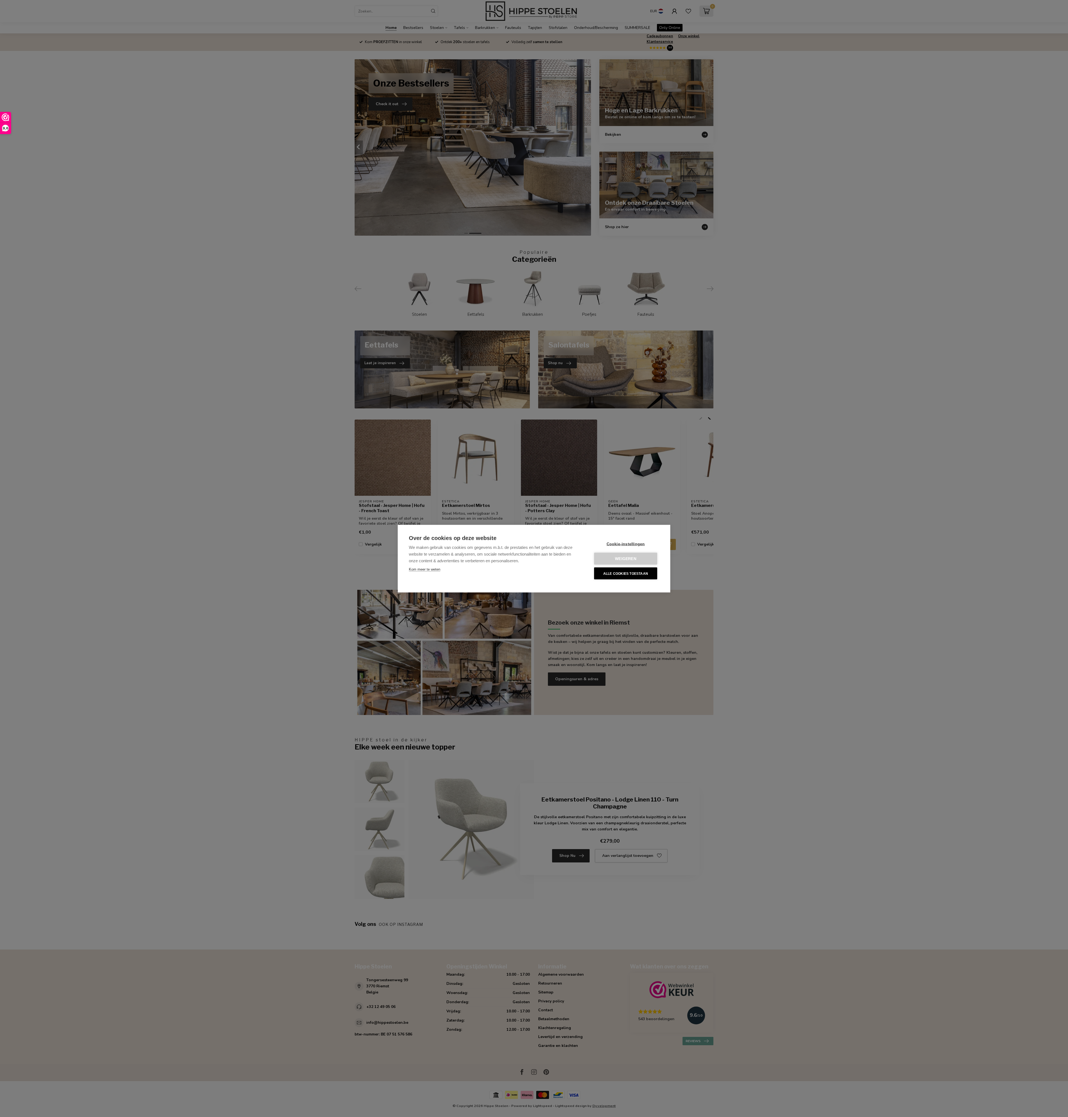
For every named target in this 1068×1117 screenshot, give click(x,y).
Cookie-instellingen (626, 544)
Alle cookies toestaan (625, 573)
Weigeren (625, 558)
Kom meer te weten (424, 569)
